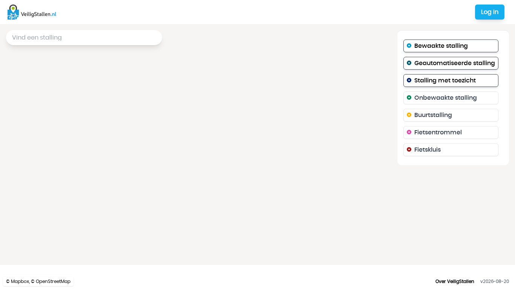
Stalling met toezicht (445, 81)
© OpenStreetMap (51, 281)
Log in (489, 12)
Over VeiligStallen (454, 281)
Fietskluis (427, 150)
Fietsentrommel (438, 132)
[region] (257, 144)
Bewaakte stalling (441, 46)
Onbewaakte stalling (445, 98)
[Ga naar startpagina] (33, 12)
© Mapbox (17, 281)
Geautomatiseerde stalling (454, 63)
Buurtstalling (433, 115)
